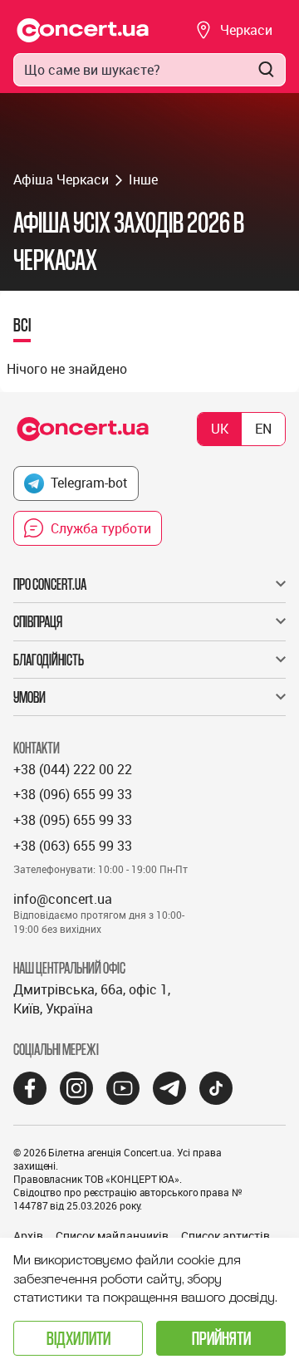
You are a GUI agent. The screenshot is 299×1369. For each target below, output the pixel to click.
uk (219, 429)
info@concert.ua (62, 899)
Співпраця (37, 621)
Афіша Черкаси (61, 179)
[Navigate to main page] (83, 30)
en (263, 429)
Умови (29, 697)
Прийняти (221, 1338)
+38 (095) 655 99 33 (72, 820)
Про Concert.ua (49, 584)
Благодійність (48, 660)
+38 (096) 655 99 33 (72, 794)
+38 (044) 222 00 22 (72, 769)
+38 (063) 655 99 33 (72, 846)
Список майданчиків (112, 1236)
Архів (28, 1236)
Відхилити (78, 1338)
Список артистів (225, 1236)
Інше (143, 179)
